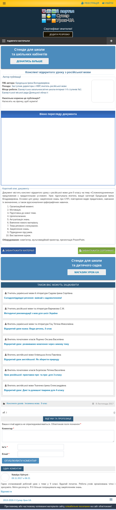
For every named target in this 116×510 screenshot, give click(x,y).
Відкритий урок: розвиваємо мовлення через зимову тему (36, 344)
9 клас (44, 403)
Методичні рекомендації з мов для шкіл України (31, 313)
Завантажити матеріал (19, 250)
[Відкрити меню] (111, 41)
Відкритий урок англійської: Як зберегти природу (31, 359)
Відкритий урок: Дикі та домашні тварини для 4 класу (34, 390)
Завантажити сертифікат (97, 250)
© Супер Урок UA (17, 500)
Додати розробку (60, 34)
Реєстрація (91, 3)
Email (5, 454)
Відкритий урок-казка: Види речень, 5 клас (28, 328)
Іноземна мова (32, 403)
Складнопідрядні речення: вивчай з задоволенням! (33, 298)
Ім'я (5, 447)
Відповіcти (6, 491)
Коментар (8, 428)
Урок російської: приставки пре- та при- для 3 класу (33, 374)
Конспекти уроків (15, 403)
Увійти (108, 3)
